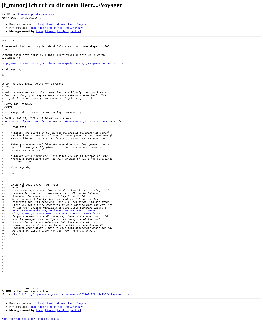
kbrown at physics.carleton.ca (36, 14)
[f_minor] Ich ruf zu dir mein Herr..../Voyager (59, 24)
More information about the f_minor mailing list (30, 318)
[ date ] (40, 31)
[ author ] (75, 31)
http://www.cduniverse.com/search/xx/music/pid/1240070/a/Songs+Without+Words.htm (62, 63)
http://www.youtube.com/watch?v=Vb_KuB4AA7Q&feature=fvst (54, 210)
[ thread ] (50, 31)
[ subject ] (63, 31)
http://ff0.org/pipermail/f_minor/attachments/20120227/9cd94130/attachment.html (71, 294)
